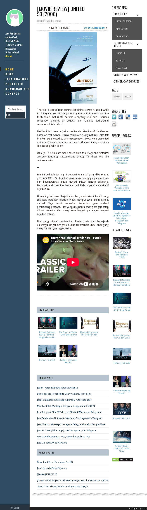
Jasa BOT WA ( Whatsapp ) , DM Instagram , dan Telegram (66, 430)
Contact (12, 93)
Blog (9, 74)
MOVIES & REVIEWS (125, 75)
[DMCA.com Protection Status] (123, 461)
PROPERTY (120, 14)
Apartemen (122, 28)
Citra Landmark (124, 21)
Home (9, 69)
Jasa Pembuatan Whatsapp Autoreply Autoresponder (64, 400)
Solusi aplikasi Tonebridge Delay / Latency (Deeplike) (64, 393)
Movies (116, 97)
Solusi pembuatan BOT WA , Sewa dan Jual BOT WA (63, 436)
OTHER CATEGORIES (126, 81)
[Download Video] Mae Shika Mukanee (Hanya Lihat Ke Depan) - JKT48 (72, 480)
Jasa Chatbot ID (19, 79)
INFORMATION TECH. (122, 44)
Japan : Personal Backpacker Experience (57, 387)
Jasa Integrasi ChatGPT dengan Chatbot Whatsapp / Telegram (69, 412)
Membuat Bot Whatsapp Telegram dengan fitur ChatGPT (66, 406)
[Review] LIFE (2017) (47, 474)
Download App (17, 89)
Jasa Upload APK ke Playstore (52, 442)
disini (8, 56)
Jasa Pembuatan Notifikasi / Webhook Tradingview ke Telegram (69, 418)
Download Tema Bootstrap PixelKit (55, 462)
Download (121, 68)
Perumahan (122, 36)
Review (128, 97)
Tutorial (120, 60)
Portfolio (14, 84)
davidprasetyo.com (138, 508)
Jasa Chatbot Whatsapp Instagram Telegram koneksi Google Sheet (71, 424)
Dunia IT (120, 53)
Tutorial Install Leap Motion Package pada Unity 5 (62, 486)
